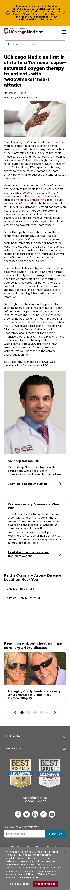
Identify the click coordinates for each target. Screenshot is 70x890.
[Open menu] (63, 32)
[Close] (64, 852)
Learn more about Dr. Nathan (27, 484)
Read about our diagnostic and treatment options (28, 554)
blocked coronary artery (31, 192)
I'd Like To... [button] (14, 736)
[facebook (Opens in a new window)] (18, 814)
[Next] (53, 712)
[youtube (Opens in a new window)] (52, 814)
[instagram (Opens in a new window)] (43, 814)
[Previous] (16, 712)
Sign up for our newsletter (21, 826)
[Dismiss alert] (64, 12)
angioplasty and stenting (30, 199)
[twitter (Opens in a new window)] (26, 814)
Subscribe (55, 833)
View (54, 16)
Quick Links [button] (13, 748)
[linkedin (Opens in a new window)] (35, 814)
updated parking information (35, 19)
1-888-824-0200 (35, 799)
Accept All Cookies (45, 884)
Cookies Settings (19, 884)
